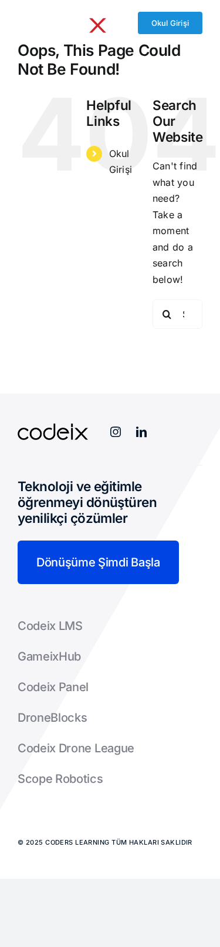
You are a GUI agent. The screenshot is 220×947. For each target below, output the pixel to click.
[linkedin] (141, 432)
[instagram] (116, 432)
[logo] (62, 18)
